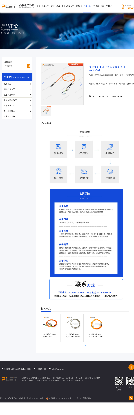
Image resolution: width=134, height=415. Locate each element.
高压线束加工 (68, 380)
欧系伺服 (78, 6)
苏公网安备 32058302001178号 (60, 398)
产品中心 (87, 6)
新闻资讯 (88, 378)
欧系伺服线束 (9, 95)
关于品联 (95, 6)
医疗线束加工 (9, 111)
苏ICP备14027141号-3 (37, 398)
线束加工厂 (79, 380)
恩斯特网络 (87, 398)
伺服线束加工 (55, 6)
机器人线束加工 (68, 6)
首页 (38, 6)
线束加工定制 (9, 116)
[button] (85, 345)
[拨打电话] (131, 398)
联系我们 (109, 6)
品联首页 (25, 378)
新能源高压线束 (10, 100)
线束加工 (45, 6)
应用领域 (69, 378)
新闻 (102, 6)
